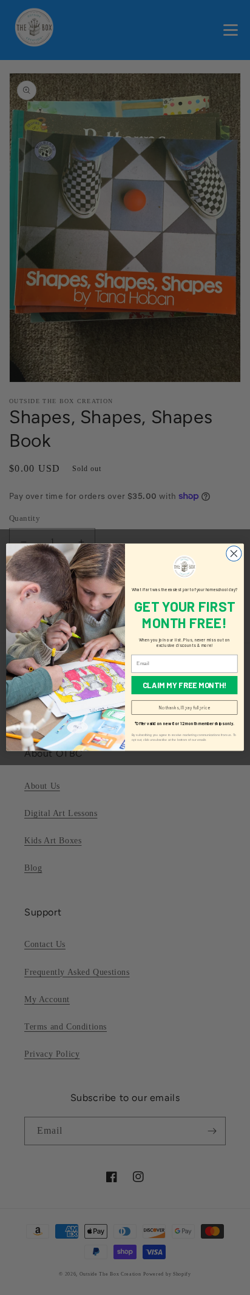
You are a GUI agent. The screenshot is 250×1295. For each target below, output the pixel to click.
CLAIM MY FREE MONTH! (184, 685)
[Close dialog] (234, 553)
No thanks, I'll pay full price (184, 708)
